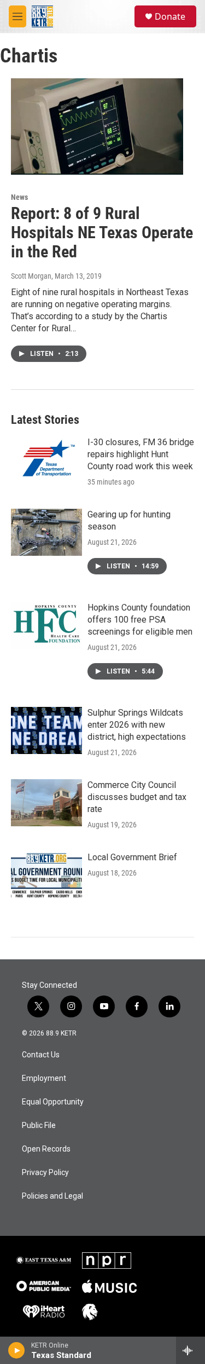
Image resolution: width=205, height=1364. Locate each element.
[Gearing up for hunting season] (46, 532)
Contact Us (41, 1055)
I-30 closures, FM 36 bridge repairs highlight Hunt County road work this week (140, 454)
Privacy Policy (45, 1173)
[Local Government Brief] (46, 875)
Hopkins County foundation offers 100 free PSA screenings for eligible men (139, 619)
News (19, 197)
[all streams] (190, 1350)
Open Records (46, 1149)
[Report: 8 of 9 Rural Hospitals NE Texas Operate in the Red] (97, 126)
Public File (39, 1125)
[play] (17, 1350)
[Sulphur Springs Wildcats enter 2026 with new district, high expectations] (46, 730)
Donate (170, 16)
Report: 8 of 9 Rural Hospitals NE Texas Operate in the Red (102, 232)
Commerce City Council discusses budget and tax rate (136, 797)
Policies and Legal (52, 1196)
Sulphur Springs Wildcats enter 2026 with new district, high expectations (136, 724)
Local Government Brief (132, 857)
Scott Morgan (31, 276)
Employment (44, 1078)
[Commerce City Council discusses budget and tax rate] (46, 802)
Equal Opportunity (53, 1102)
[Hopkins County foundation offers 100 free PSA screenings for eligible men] (46, 625)
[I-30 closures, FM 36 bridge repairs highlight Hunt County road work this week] (46, 460)
